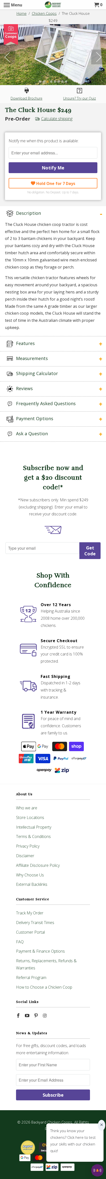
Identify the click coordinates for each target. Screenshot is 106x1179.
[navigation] (13, 5)
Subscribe (53, 1095)
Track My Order (29, 913)
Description (28, 213)
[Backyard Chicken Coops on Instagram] (45, 1015)
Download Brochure (26, 98)
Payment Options (34, 418)
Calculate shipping (56, 118)
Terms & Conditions (33, 836)
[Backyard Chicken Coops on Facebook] (18, 1015)
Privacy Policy (27, 846)
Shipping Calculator (36, 373)
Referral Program (31, 977)
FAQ (20, 941)
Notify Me (53, 168)
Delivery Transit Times (35, 922)
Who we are (26, 808)
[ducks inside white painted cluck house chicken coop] (53, 54)
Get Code (90, 551)
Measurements (31, 358)
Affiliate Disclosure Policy (38, 865)
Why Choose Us (30, 875)
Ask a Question (31, 433)
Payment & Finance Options (40, 951)
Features (25, 343)
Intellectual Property (33, 827)
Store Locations (30, 817)
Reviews (24, 388)
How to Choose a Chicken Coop (44, 987)
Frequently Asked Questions (45, 403)
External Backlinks (31, 884)
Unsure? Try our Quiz (79, 98)
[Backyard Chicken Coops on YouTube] (27, 1015)
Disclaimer (25, 855)
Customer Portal (30, 932)
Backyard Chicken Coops (51, 1122)
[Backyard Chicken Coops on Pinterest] (36, 1015)
